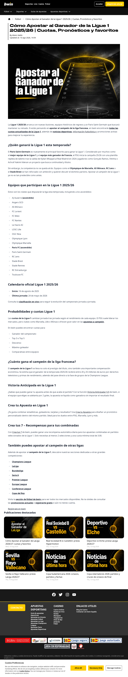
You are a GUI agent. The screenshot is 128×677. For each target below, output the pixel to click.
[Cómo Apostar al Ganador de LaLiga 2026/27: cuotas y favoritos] (23, 527)
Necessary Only (96, 668)
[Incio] (9, 19)
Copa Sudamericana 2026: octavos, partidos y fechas (62, 575)
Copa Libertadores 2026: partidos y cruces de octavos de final (103, 575)
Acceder (99, 4)
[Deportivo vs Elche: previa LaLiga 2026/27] (104, 527)
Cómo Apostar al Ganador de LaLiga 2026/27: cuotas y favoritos (23, 542)
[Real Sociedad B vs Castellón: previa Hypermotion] (64, 527)
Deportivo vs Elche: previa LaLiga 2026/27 (102, 542)
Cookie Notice (24, 671)
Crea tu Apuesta (83, 412)
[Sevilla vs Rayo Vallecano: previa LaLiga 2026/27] (23, 560)
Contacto (17, 607)
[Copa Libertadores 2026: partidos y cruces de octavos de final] (104, 560)
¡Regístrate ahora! (114, 4)
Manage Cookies (114, 668)
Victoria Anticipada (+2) (98, 392)
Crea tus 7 (17, 432)
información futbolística (84, 131)
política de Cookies (87, 656)
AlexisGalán (17, 35)
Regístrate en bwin (17, 508)
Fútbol (18, 19)
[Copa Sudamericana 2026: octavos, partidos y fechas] (64, 560)
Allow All (78, 668)
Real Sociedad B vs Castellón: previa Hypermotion (63, 542)
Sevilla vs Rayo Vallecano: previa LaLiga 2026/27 (21, 575)
